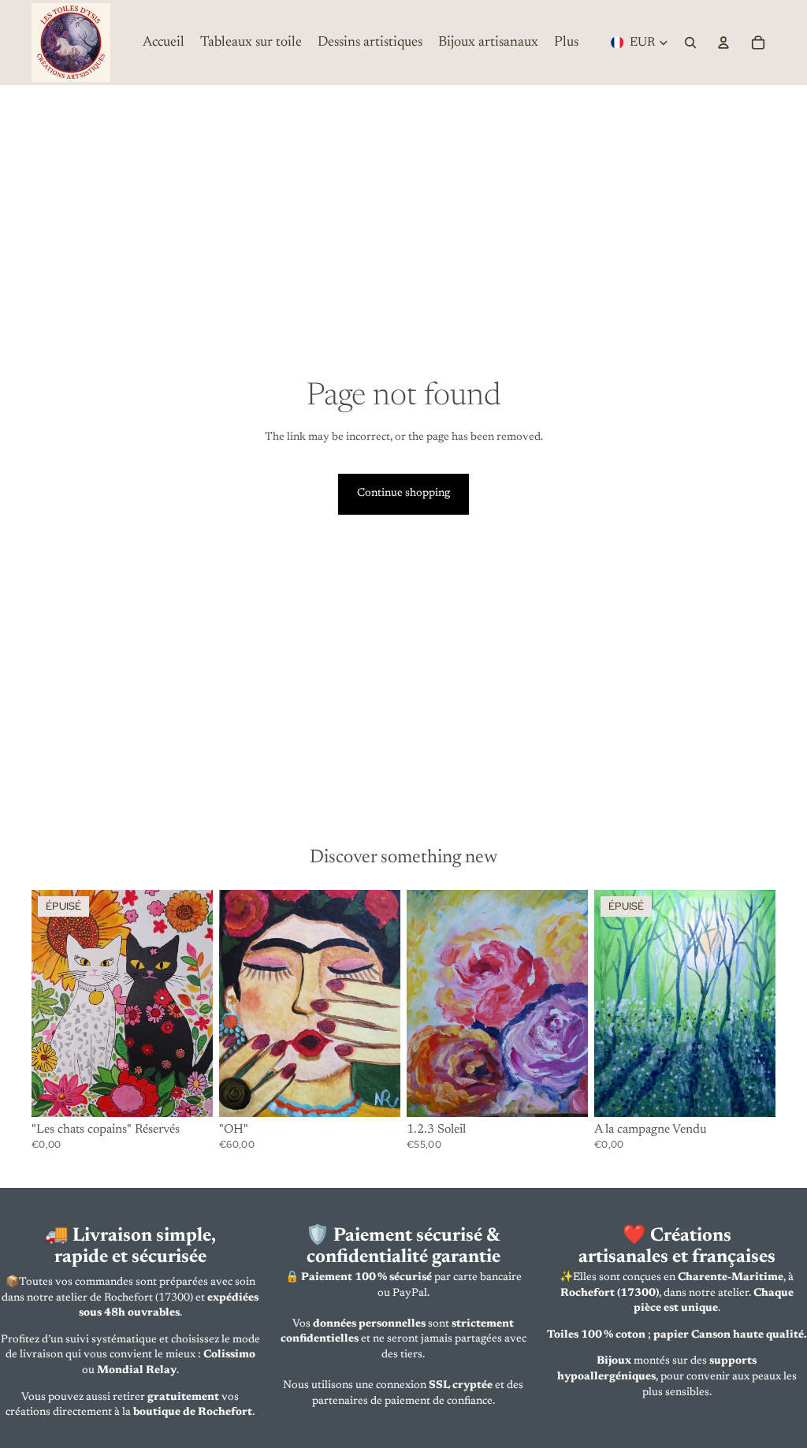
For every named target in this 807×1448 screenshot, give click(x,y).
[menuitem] (566, 42)
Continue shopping (403, 493)
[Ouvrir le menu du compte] (723, 42)
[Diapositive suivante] (200, 1003)
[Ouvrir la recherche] (690, 42)
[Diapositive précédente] (44, 1003)
